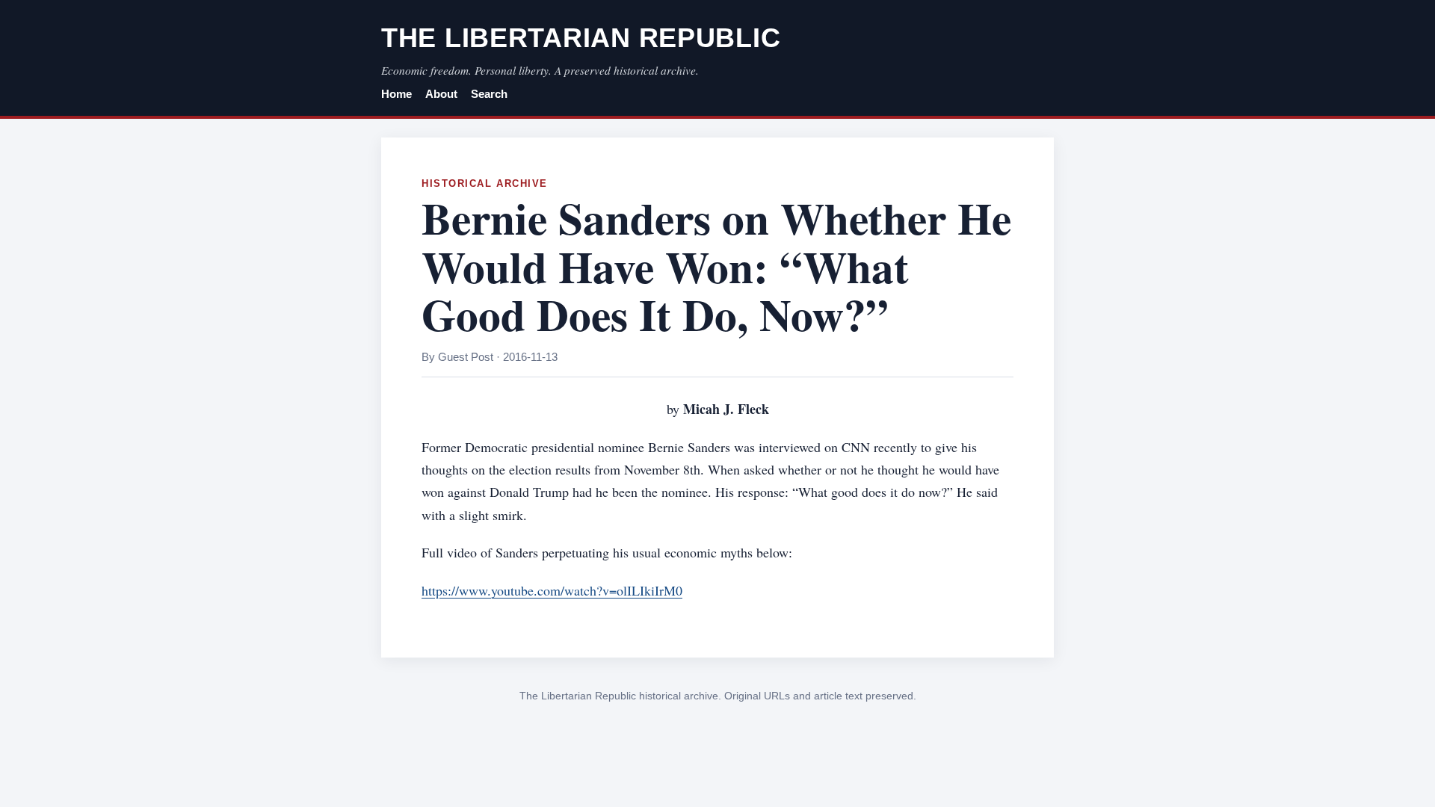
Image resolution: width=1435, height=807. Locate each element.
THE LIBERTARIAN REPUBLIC (580, 37)
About (441, 94)
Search (489, 94)
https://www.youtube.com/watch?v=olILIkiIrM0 (552, 590)
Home (396, 94)
